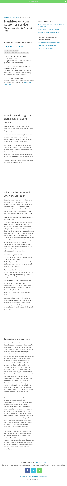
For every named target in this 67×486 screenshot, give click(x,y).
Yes (37, 462)
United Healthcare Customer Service (49, 43)
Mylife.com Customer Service (47, 46)
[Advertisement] (19, 99)
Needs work (42, 462)
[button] (65, 1)
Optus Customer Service (45, 48)
